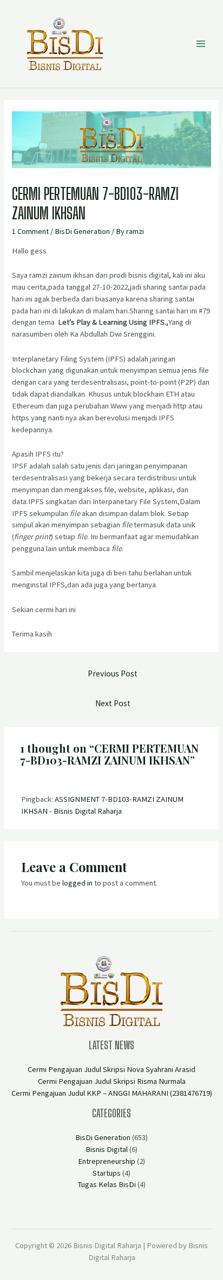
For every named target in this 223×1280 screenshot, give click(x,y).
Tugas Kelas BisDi (107, 1184)
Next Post (112, 703)
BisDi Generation (82, 231)
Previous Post (112, 673)
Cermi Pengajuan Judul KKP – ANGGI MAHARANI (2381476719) (111, 1093)
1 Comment (30, 231)
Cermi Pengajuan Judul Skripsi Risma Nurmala (112, 1081)
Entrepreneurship (106, 1161)
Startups (107, 1173)
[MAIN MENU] (200, 43)
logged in (77, 883)
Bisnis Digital (107, 1149)
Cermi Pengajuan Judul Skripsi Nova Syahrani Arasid (111, 1069)
